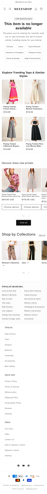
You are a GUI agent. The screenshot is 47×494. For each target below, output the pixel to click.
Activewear (29, 319)
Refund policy (11, 392)
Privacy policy (39, 485)
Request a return (12, 450)
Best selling (10, 366)
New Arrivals (7, 299)
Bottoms (8, 350)
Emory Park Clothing (32, 291)
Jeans (20, 46)
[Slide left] (18, 216)
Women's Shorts (30, 315)
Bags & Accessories (33, 58)
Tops (7, 339)
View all (23, 222)
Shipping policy (31, 489)
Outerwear (9, 355)
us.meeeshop (14, 485)
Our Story (9, 429)
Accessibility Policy (13, 403)
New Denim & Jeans (32, 299)
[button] (4, 9)
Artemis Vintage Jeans (11, 319)
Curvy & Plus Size (9, 291)
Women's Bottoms (10, 263)
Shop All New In (23, 64)
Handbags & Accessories (34, 307)
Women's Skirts (30, 303)
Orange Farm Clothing (11, 315)
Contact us (9, 439)
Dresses (10, 46)
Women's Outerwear (32, 311)
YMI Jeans (6, 303)
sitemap (8, 456)
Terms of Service (12, 387)
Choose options (11, 207)
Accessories (10, 361)
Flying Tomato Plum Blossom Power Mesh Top (11, 195)
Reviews (8, 408)
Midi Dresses (7, 307)
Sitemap (8, 414)
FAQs (7, 434)
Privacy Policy (11, 381)
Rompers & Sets (35, 52)
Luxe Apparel (7, 311)
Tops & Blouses (34, 46)
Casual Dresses (30, 295)
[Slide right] (28, 216)
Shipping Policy (11, 397)
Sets (24, 263)
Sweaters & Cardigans (15, 52)
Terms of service (18, 489)
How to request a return (15, 445)
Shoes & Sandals (13, 58)
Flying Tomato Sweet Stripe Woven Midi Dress (31, 195)
